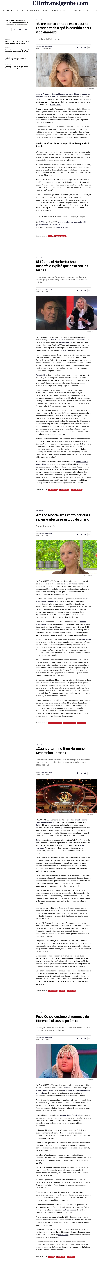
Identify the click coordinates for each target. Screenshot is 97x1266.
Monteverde (86, 639)
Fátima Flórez (64, 489)
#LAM (41, 222)
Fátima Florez (81, 340)
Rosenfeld (40, 375)
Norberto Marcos (65, 342)
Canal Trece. (55, 105)
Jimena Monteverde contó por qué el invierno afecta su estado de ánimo (17, 51)
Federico (66, 1088)
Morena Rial (67, 1090)
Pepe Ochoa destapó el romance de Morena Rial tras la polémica (16, 67)
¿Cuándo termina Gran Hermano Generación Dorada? (15, 59)
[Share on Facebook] (77, 47)
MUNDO (55, 10)
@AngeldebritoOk (79, 222)
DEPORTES (64, 10)
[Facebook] (8, 29)
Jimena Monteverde (68, 584)
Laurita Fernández (43, 94)
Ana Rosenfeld (57, 340)
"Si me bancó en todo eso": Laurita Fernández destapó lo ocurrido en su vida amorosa (17, 23)
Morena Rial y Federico (69, 1115)
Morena (39, 1090)
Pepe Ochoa (71, 1256)
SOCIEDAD (45, 10)
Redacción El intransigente (45, 47)
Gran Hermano (81, 820)
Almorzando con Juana (55, 723)
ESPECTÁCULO (78, 10)
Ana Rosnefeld (53, 489)
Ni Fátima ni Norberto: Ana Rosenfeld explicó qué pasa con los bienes (17, 43)
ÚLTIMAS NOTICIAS (11, 10)
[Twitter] (14, 29)
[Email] (25, 29)
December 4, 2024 (62, 227)
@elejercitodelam (64, 222)
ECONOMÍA (34, 10)
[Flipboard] (20, 29)
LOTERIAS (90, 10)
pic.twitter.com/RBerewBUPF (48, 225)
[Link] (85, 47)
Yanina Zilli (72, 991)
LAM (56, 97)
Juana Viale (82, 723)
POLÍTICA (24, 10)
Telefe (38, 825)
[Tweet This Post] (81, 47)
